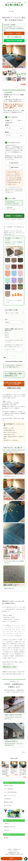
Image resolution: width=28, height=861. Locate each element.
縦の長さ (7, 125)
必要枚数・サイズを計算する (14, 216)
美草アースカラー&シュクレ (10, 795)
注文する (12, 858)
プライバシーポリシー (14, 850)
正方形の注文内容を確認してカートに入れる (14, 383)
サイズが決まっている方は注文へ (14, 33)
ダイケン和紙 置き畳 (8, 788)
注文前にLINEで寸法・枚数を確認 (14, 40)
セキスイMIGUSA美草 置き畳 (10, 792)
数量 (5, 357)
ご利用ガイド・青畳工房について (14, 849)
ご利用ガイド (7, 823)
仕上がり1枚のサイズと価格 (11, 310)
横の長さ (7, 132)
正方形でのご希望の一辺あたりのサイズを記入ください (14, 329)
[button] (14, 272)
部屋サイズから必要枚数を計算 (14, 37)
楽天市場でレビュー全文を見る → (11, 440)
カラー (6, 319)
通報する (23, 752)
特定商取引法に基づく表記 (9, 826)
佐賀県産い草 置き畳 (8, 785)
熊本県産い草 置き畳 (8, 802)
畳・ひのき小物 (7, 805)
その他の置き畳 (7, 798)
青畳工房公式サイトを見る (9, 666)
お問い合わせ (7, 830)
